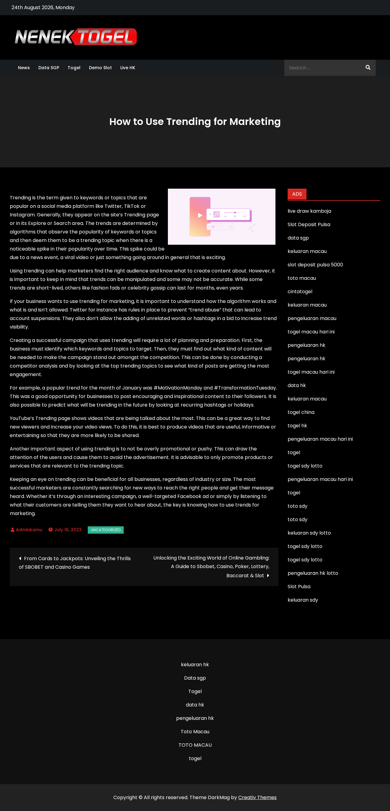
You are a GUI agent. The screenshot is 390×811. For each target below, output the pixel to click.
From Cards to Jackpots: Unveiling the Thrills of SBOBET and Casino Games (75, 563)
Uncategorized (106, 529)
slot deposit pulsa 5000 (315, 264)
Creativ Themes (257, 797)
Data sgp (195, 677)
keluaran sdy (303, 599)
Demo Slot (100, 68)
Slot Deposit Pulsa (309, 224)
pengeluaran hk (195, 718)
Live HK (127, 68)
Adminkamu (29, 530)
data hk (195, 704)
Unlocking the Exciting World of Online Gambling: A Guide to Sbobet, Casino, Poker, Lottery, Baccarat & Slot (211, 566)
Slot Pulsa (299, 586)
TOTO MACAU (195, 745)
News (24, 68)
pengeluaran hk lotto (313, 573)
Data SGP (48, 68)
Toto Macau (195, 731)
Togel (74, 68)
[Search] (368, 68)
